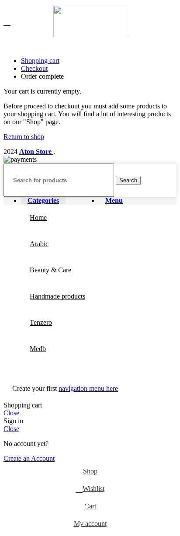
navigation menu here (88, 388)
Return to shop (23, 136)
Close (11, 413)
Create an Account (29, 458)
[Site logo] (90, 34)
